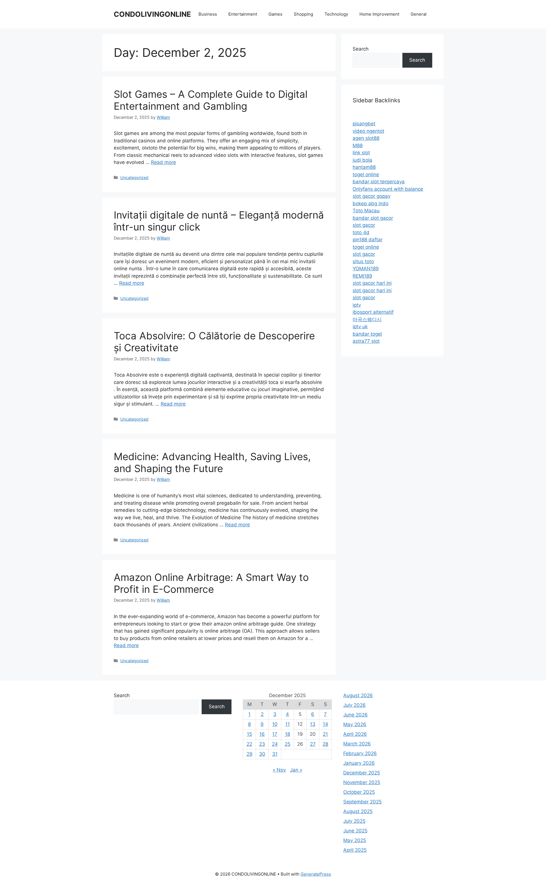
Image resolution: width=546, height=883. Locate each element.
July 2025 (354, 821)
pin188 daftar (367, 239)
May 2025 (354, 840)
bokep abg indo (370, 203)
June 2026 (355, 715)
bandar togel (367, 334)
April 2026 (355, 734)
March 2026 (357, 744)
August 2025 (358, 811)
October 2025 (359, 792)
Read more (163, 162)
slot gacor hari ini (372, 283)
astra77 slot (366, 341)
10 (275, 724)
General (419, 14)
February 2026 (360, 753)
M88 (358, 145)
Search (361, 49)
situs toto (363, 261)
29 (250, 754)
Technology (336, 14)
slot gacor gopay (371, 196)
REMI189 (362, 276)
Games (275, 14)
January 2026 (359, 763)
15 (249, 734)
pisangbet (364, 123)
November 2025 (361, 782)
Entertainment (242, 14)
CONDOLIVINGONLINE (152, 14)
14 (325, 724)
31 (275, 754)
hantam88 (364, 167)
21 (325, 734)
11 (287, 724)
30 (262, 754)
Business (207, 14)
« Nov (279, 770)
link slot (361, 152)
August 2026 (358, 695)
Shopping (303, 14)
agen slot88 (366, 138)
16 (262, 734)
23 (262, 744)
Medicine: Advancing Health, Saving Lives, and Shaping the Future (212, 462)
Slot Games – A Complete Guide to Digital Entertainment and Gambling (210, 100)
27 (313, 744)
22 (249, 744)
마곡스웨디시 (367, 319)
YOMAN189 (366, 268)
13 (312, 724)
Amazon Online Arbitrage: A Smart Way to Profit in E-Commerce (211, 583)
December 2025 (361, 773)
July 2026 (354, 705)
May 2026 (354, 724)
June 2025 (355, 831)
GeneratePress (316, 874)
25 (287, 744)
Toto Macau (366, 210)
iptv (357, 305)
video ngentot (368, 131)
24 (275, 744)
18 (287, 734)
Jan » (296, 770)
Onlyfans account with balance (388, 189)
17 (274, 734)
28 (325, 744)
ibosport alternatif (373, 312)
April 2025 (355, 850)
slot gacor (364, 225)
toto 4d (361, 232)
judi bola (362, 160)
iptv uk (360, 326)
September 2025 (362, 802)
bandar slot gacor (373, 218)
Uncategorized (134, 177)
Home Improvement (379, 14)
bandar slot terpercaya (379, 181)
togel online (366, 174)
